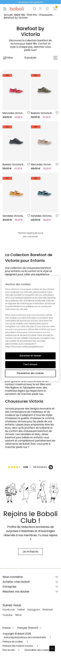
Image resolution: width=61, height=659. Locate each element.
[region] (30, 328)
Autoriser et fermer (30, 355)
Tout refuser (30, 364)
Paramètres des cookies (30, 373)
